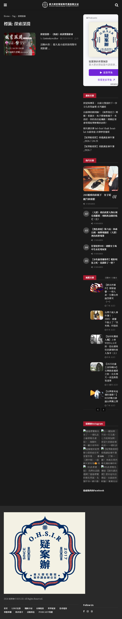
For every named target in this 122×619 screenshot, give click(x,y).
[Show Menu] (5, 5)
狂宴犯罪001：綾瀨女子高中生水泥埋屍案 (104, 247)
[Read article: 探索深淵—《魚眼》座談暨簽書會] (20, 44)
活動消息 (31, 612)
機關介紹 (28, 608)
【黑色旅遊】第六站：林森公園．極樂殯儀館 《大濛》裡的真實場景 (104, 232)
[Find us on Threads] (92, 611)
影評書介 (19, 612)
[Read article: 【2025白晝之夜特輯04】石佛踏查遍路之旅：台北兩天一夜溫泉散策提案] (96, 366)
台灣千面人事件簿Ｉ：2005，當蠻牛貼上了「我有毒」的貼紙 (111, 319)
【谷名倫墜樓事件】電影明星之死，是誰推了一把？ (104, 261)
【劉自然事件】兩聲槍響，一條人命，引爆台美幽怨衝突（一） (111, 293)
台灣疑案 (40, 608)
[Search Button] (116, 5)
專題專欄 (7, 612)
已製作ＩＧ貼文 (111, 277)
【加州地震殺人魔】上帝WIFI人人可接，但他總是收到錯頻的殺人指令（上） (111, 345)
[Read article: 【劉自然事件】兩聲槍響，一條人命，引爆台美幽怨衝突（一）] (96, 287)
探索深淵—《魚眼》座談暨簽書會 (56, 34)
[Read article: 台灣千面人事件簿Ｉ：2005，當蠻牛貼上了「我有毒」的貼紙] (96, 315)
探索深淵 (22, 16)
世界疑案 (51, 608)
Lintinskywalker (50, 38)
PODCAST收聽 (46, 612)
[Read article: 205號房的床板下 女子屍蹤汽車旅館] (100, 178)
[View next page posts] (103, 409)
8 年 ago (110, 329)
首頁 (6, 608)
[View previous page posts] (97, 409)
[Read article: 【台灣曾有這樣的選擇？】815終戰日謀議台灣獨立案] (96, 394)
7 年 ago (110, 305)
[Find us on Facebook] (84, 611)
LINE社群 (16, 608)
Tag (13, 16)
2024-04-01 (67, 38)
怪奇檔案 (63, 608)
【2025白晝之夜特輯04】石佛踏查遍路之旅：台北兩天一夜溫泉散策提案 (111, 372)
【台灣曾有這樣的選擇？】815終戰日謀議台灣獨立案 (111, 396)
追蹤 (101, 456)
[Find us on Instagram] (88, 611)
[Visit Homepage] (61, 5)
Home (7, 16)
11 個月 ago (112, 384)
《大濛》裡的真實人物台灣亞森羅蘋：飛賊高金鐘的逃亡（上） (104, 216)
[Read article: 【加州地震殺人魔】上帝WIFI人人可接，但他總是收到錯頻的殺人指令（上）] (96, 339)
